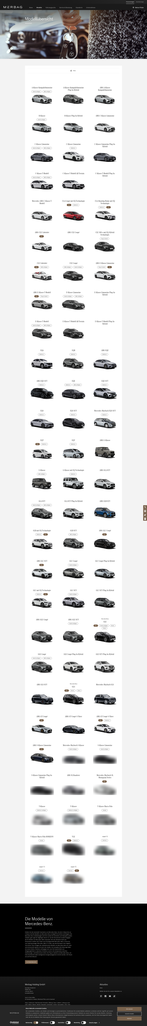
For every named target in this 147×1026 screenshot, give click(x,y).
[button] (73, 70)
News (101, 988)
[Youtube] (110, 996)
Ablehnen (129, 1018)
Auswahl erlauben (129, 1013)
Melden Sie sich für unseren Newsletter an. (111, 991)
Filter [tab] (74, 70)
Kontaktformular (29, 993)
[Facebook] (101, 996)
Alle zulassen (129, 1009)
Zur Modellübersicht (31, 962)
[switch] (52, 1022)
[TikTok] (114, 996)
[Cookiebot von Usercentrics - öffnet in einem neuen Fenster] (14, 1022)
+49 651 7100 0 (29, 991)
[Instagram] (105, 996)
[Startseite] (15, 7)
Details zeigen (93, 1023)
